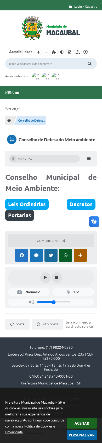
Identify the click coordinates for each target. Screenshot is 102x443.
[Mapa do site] (77, 52)
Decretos (81, 204)
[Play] (45, 277)
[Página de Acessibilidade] (85, 52)
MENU (10, 92)
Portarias (19, 215)
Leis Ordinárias (27, 204)
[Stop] (57, 277)
